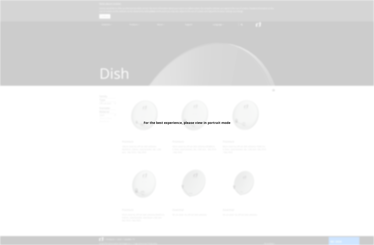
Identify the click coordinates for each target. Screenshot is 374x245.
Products (133, 24)
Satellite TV (129, 239)
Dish (119, 239)
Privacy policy (152, 244)
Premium (128, 141)
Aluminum (104, 121)
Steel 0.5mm (105, 118)
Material (104, 111)
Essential (178, 210)
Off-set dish (105, 103)
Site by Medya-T (269, 244)
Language (218, 24)
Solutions (106, 24)
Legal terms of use (141, 244)
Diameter (104, 108)
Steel (101, 115)
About (160, 24)
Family (103, 96)
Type (102, 100)
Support (188, 24)
